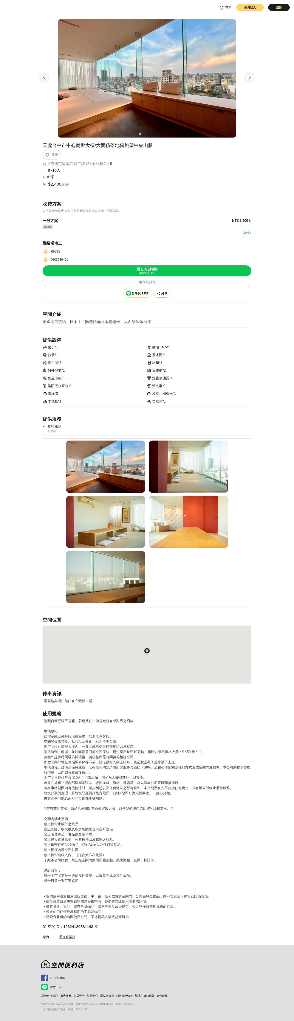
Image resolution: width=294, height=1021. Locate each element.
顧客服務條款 (124, 995)
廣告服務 (65, 995)
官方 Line (56, 987)
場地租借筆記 (49, 995)
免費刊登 (79, 995)
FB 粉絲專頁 (58, 978)
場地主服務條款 (145, 995)
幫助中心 (92, 995)
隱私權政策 (107, 995)
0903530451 (59, 259)
